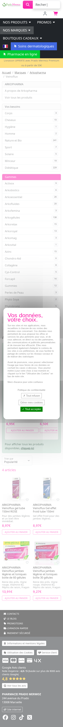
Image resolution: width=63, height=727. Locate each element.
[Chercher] (28, 5)
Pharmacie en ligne (22, 54)
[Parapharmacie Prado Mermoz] (11, 4)
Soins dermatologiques (35, 46)
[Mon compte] (45, 14)
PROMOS (44, 22)
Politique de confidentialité (31, 390)
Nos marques (15, 30)
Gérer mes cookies (31, 402)
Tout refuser (32, 395)
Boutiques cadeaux (21, 38)
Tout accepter (32, 409)
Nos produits (15, 22)
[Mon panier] (56, 14)
